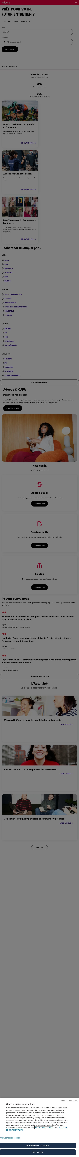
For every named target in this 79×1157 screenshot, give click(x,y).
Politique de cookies (44, 1128)
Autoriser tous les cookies (37, 1145)
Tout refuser (37, 1152)
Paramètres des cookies (10, 1138)
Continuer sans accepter (68, 1100)
